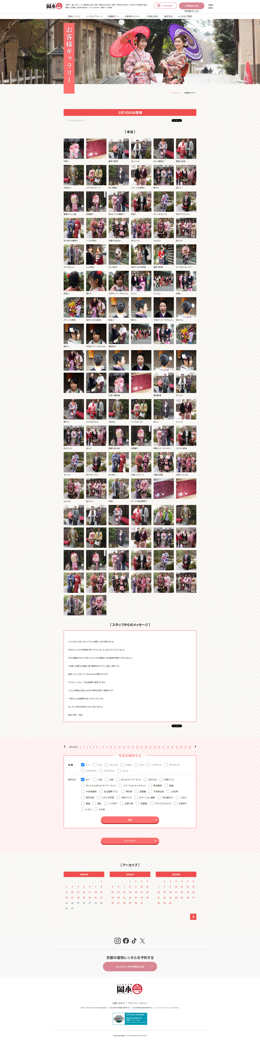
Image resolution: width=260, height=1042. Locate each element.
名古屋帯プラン (111, 791)
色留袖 (144, 803)
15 (133, 746)
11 (115, 746)
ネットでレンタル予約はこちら (130, 966)
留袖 (88, 803)
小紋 (100, 779)
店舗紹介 (112, 16)
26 (181, 746)
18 (146, 746)
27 (185, 746)
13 (124, 746)
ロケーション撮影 (147, 797)
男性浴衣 (90, 797)
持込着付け (167, 797)
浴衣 (111, 779)
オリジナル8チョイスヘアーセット (101, 785)
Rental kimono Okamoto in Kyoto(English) (94, 1008)
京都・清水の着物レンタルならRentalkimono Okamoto (130, 1036)
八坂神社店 (156, 764)
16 (137, 746)
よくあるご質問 (185, 16)
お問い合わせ (118, 1003)
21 (159, 746)
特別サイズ (126, 797)
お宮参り (183, 803)
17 (141, 746)
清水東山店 (174, 764)
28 (190, 746)
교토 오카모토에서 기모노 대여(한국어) (167, 1008)
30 (136, 902)
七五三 (184, 797)
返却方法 (168, 16)
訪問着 (142, 791)
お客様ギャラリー (133, 16)
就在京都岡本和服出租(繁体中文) (143, 1008)
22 (163, 746)
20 (155, 746)
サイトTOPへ (130, 840)
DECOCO (153, 779)
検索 (130, 819)
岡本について (74, 16)
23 (168, 746)
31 (142, 902)
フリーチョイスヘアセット (134, 785)
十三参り (113, 803)
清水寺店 (113, 764)
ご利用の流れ (152, 16)
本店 (100, 764)
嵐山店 (125, 770)
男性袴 (129, 791)
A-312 (88, 809)
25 (177, 746)
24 (172, 746)
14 (128, 746)
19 (150, 746)
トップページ (175, 93)
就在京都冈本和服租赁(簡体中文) (120, 1008)
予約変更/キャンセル (191, 11)
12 (119, 746)
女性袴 (174, 791)
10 (111, 746)
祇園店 (128, 764)
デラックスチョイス (162, 803)
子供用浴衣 (158, 791)
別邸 (141, 764)
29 (130, 902)
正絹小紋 (129, 803)
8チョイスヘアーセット (131, 779)
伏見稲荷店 (109, 770)
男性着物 (157, 785)
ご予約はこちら (192, 5)
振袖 (171, 785)
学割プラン (169, 779)
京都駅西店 (91, 770)
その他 (102, 809)
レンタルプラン (93, 16)
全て (88, 764)
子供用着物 (91, 791)
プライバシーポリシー (138, 1003)
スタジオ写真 (108, 797)
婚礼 (99, 803)
